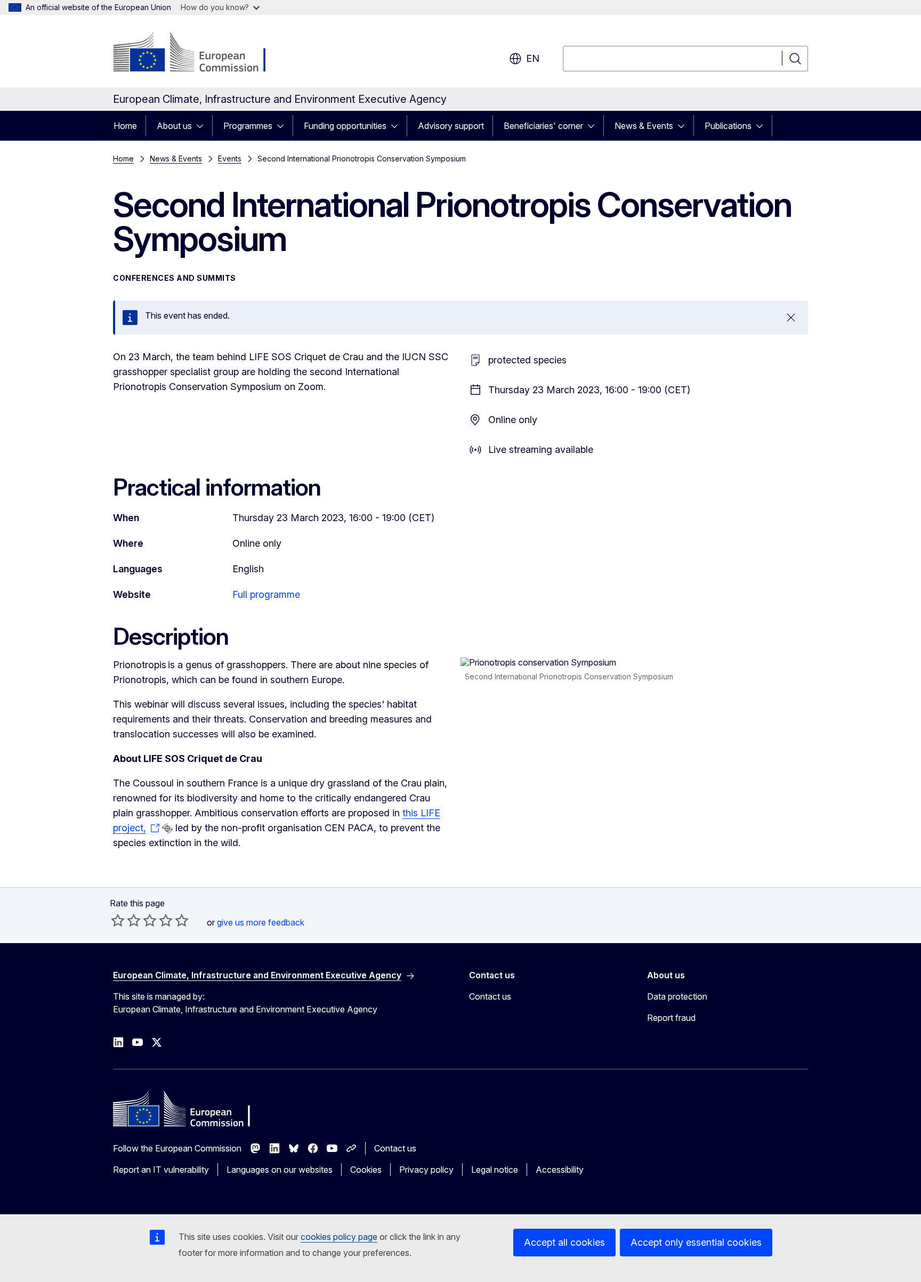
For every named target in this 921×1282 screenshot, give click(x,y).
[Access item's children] (203, 126)
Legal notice (494, 1169)
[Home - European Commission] (199, 53)
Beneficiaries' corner (543, 125)
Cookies (366, 1169)
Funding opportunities (345, 125)
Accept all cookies (564, 1242)
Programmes (247, 125)
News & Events (644, 125)
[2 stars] (126, 920)
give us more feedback (260, 922)
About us (174, 125)
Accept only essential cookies (696, 1242)
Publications (728, 125)
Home (125, 125)
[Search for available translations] (167, 828)
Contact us (490, 996)
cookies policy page (339, 1236)
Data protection (677, 996)
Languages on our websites (280, 1169)
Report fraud (671, 1017)
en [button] (532, 58)
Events (229, 158)
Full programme (266, 594)
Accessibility (560, 1169)
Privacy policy (426, 1169)
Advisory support (451, 125)
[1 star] (118, 920)
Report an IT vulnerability (161, 1169)
